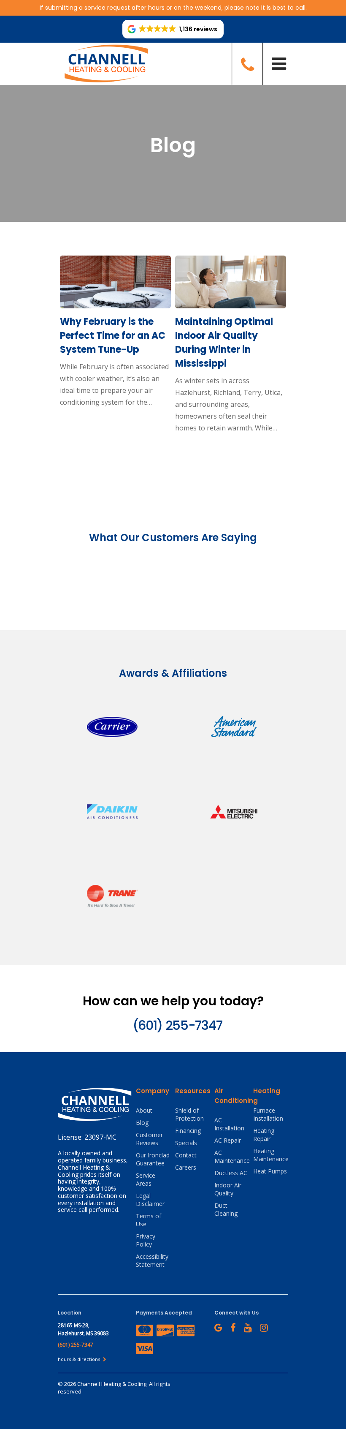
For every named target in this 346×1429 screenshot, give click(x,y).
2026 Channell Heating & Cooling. (106, 1384)
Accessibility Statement (152, 1260)
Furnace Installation (268, 1114)
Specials (186, 1143)
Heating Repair (263, 1135)
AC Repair (227, 1140)
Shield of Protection (189, 1114)
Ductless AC (230, 1173)
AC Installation (229, 1124)
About (144, 1110)
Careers (185, 1167)
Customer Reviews (149, 1139)
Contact (186, 1155)
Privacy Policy (145, 1240)
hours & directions (79, 1359)
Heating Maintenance (270, 1155)
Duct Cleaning (226, 1209)
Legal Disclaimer (150, 1200)
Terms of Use (148, 1220)
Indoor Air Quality (227, 1189)
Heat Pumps (270, 1171)
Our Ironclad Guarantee (153, 1159)
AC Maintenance (231, 1157)
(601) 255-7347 (177, 1025)
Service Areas (145, 1179)
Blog (142, 1123)
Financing (188, 1131)
